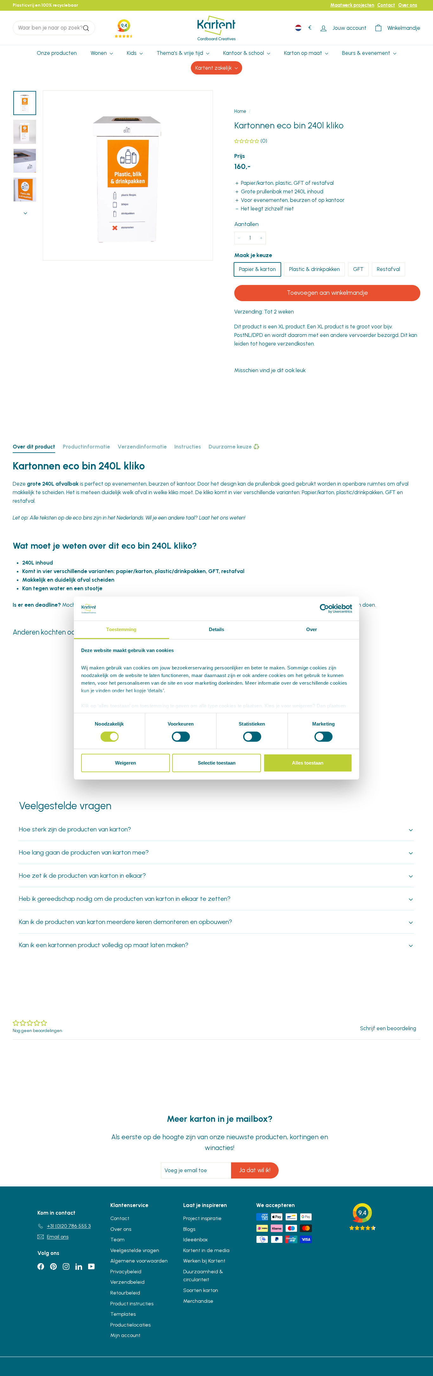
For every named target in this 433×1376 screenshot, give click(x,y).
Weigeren (125, 763)
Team (117, 1240)
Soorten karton (200, 1290)
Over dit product (34, 446)
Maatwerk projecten (352, 5)
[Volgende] (25, 211)
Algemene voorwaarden (139, 1261)
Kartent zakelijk (214, 68)
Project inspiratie (202, 1218)
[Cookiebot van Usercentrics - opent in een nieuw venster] (324, 608)
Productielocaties (130, 1325)
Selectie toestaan (217, 763)
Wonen (99, 53)
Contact (386, 5)
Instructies (187, 446)
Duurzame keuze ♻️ (234, 446)
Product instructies (131, 1304)
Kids (132, 53)
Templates (123, 1314)
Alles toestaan (307, 763)
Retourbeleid (125, 1293)
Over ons (407, 5)
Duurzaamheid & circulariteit (203, 1276)
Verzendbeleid (127, 1282)
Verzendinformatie (142, 446)
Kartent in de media (206, 1250)
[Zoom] (128, 175)
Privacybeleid (125, 1272)
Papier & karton (257, 269)
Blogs (189, 1229)
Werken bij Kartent (204, 1261)
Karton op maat (303, 53)
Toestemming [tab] (121, 629)
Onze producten (57, 53)
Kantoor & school (244, 53)
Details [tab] (216, 629)
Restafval (388, 269)
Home (240, 111)
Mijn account (125, 1335)
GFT (358, 269)
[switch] (181, 737)
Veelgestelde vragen (134, 1250)
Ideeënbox (195, 1240)
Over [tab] (311, 629)
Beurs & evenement (366, 53)
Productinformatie (86, 446)
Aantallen (246, 224)
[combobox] (54, 28)
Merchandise (198, 1301)
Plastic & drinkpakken (314, 269)
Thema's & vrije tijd (180, 53)
